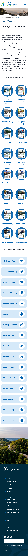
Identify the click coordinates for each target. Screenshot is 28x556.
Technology (10, 491)
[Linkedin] (11, 537)
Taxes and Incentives (13, 509)
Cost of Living (11, 485)
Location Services (12, 502)
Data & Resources (10, 17)
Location (9, 478)
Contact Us (9, 541)
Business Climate (11, 481)
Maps (8, 520)
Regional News (11, 527)
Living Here (10, 488)
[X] (8, 537)
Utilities (9, 506)
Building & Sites (11, 499)
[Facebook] (5, 537)
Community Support (12, 524)
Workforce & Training (13, 512)
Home (3, 17)
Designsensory (16, 549)
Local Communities (12, 530)
